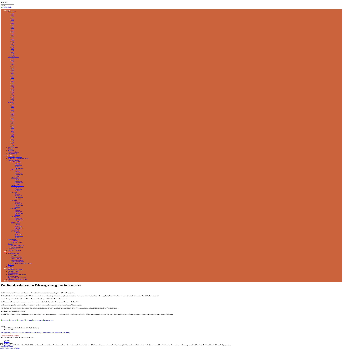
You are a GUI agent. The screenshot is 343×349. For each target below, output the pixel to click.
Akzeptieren (3, 346)
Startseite (6, 340)
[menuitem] (7, 10)
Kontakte (6, 342)
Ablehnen (10, 346)
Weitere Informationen (6, 348)
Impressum (17, 348)
